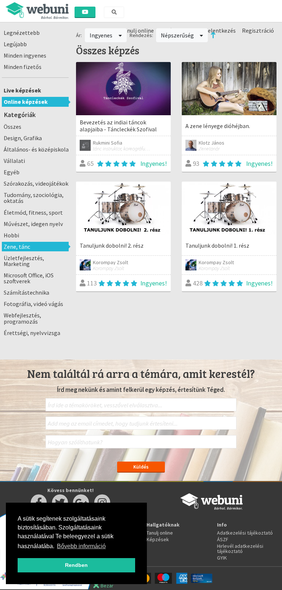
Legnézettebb (22, 32)
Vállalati (14, 160)
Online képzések (26, 101)
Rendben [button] (76, 565)
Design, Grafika (23, 138)
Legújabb (15, 44)
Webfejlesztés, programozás (22, 318)
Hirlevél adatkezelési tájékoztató (240, 548)
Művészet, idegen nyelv (33, 223)
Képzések (158, 539)
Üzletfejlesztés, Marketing (24, 260)
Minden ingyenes (25, 55)
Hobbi (11, 235)
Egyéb (11, 172)
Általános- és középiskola (36, 149)
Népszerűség (178, 35)
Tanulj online (160, 532)
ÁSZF (222, 539)
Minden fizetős (22, 66)
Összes (12, 126)
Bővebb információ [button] (81, 546)
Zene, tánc (17, 246)
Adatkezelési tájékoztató (245, 532)
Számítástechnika (26, 292)
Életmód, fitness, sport (33, 212)
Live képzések (22, 90)
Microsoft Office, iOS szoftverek (29, 278)
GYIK (222, 557)
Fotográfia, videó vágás (33, 303)
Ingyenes (101, 35)
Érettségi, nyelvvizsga (32, 332)
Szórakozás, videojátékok (36, 183)
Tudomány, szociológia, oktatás (34, 197)
